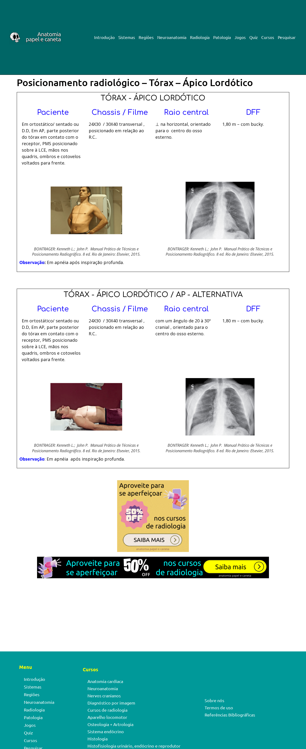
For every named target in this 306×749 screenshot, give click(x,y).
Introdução (104, 37)
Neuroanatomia (171, 37)
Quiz (253, 37)
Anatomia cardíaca (105, 681)
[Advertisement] (153, 616)
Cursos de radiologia (107, 709)
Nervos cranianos (104, 695)
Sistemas (126, 37)
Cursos (267, 37)
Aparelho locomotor (107, 717)
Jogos (240, 37)
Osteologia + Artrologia (110, 724)
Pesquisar (287, 37)
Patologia (222, 37)
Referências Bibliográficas (230, 714)
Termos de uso (219, 707)
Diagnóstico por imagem (111, 702)
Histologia (97, 738)
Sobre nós (214, 700)
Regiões (146, 37)
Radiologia (200, 37)
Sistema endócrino (105, 731)
